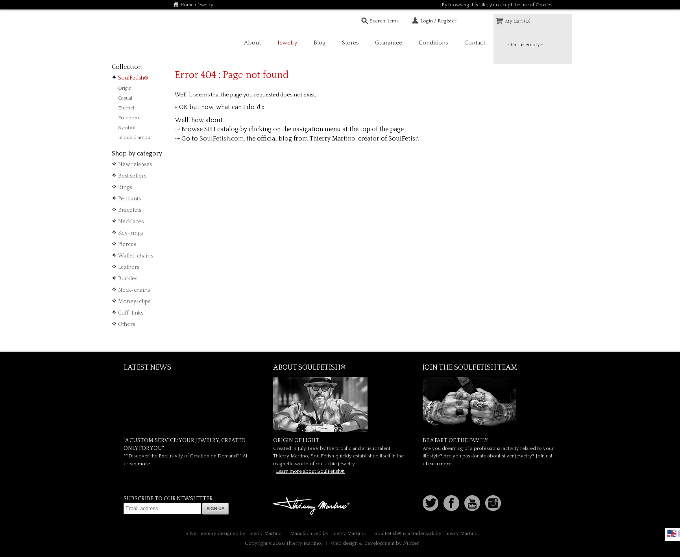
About (252, 42)
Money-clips (134, 301)
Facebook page (451, 503)
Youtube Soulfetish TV (472, 503)
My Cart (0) (517, 21)
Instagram (493, 503)
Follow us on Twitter (430, 503)
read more (138, 463)
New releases (135, 164)
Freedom (128, 117)
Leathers (128, 267)
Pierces (127, 244)
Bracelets (129, 210)
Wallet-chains (135, 256)
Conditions (433, 42)
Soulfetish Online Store (139, 31)
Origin (124, 88)
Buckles (127, 279)
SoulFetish (340, 404)
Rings (125, 187)
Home (187, 4)
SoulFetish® (133, 78)
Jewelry (205, 4)
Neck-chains (134, 290)
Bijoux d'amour (135, 137)
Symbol (126, 127)
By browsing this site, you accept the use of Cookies (497, 4)
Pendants (129, 199)
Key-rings (130, 233)
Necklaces (131, 221)
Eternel (126, 108)
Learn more (438, 463)
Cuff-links (130, 313)
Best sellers (132, 176)
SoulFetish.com (222, 138)
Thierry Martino (312, 506)
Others (126, 324)
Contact (474, 42)
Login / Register (438, 21)
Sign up (215, 508)
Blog (319, 42)
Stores (350, 42)
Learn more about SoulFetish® (310, 471)
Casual (125, 98)
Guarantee (388, 42)
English (671, 533)
